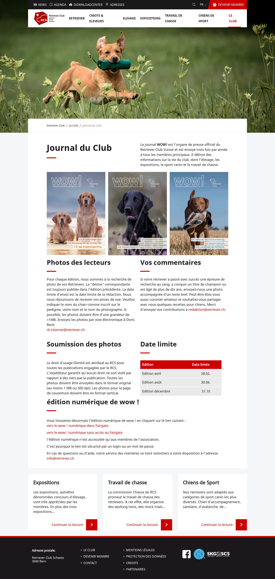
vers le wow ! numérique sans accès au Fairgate (85, 432)
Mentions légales (140, 550)
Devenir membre (96, 556)
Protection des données (146, 556)
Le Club (89, 550)
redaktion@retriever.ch (207, 309)
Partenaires (135, 569)
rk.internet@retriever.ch (66, 329)
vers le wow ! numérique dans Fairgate (77, 425)
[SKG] (218, 554)
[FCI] (199, 554)
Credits (132, 563)
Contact (90, 563)
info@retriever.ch (60, 458)
